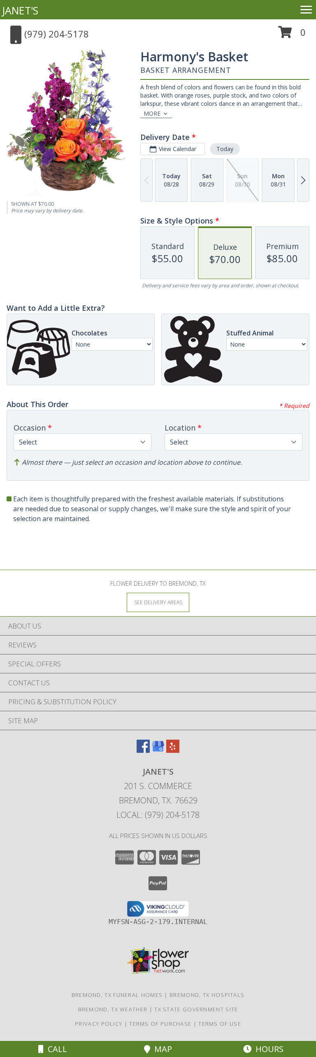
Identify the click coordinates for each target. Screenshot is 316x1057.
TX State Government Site (196, 1009)
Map (161, 1049)
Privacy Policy (98, 1023)
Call (55, 1049)
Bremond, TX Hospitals (207, 995)
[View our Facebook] (143, 750)
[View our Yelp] (172, 750)
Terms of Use (219, 1023)
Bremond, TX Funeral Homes (117, 995)
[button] (292, 35)
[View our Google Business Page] (158, 750)
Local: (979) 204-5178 (158, 814)
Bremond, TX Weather (113, 1009)
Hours (267, 1049)
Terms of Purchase (160, 1023)
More (152, 113)
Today (224, 149)
